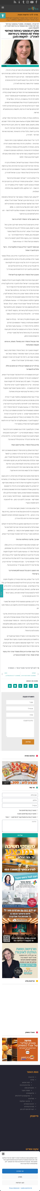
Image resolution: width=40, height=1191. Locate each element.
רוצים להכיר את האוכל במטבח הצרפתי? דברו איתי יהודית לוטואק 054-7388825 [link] (21, 19)
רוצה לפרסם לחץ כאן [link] (27, 1109)
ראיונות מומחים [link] (29, 1104)
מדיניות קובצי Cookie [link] (26, 1188)
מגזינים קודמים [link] (29, 1106)
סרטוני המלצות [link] (25, 1101)
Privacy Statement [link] (14, 1188)
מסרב (20, 1177)
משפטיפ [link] (28, 24)
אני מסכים (20, 1171)
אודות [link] (32, 1080)
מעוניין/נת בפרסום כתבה (26, 814)
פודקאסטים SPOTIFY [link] (22, 1096)
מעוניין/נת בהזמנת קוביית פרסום (23, 817)
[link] (3, 15)
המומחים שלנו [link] (29, 1088)
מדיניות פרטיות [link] (25, 1085)
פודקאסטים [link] (30, 1093)
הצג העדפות (20, 1183)
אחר (7, 817)
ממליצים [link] (31, 1098)
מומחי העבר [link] (26, 1090)
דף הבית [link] (36, 24)
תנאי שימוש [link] (26, 1082)
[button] (3, 1154)
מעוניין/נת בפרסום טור (27, 810)
